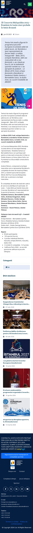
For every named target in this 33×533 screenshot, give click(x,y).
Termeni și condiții (12, 522)
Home (5, 15)
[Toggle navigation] (30, 4)
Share (17, 34)
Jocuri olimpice (24, 479)
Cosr (16, 528)
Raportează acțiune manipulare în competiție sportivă (16, 456)
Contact (22, 471)
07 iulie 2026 (9, 307)
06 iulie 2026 (9, 337)
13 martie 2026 (10, 425)
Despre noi (12, 471)
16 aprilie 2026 (10, 395)
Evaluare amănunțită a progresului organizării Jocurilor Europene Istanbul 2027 (16, 392)
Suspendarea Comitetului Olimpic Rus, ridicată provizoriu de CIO (15, 304)
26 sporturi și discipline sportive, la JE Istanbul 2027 (16, 421)
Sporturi (16, 483)
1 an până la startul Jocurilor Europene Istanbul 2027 (14, 362)
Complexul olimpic (9, 479)
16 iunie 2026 (10, 366)
